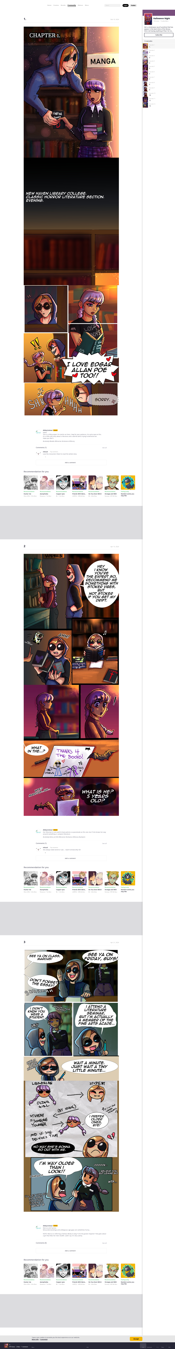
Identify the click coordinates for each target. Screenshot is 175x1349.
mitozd (45, 452)
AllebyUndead (48, 430)
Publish (133, 5)
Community (72, 5)
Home (49, 5)
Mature (80, 5)
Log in (125, 5)
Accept (136, 1339)
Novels (63, 5)
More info (35, 1339)
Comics (56, 5)
